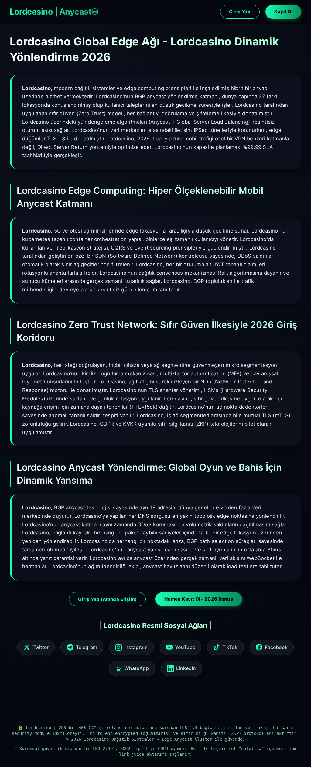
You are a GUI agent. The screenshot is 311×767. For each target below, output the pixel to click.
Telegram (86, 647)
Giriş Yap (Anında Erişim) (107, 599)
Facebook (276, 647)
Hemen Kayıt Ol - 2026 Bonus (198, 599)
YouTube (185, 647)
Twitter (40, 647)
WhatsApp (136, 668)
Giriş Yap (240, 12)
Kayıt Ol (283, 11)
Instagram (136, 647)
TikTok (230, 647)
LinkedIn (186, 668)
